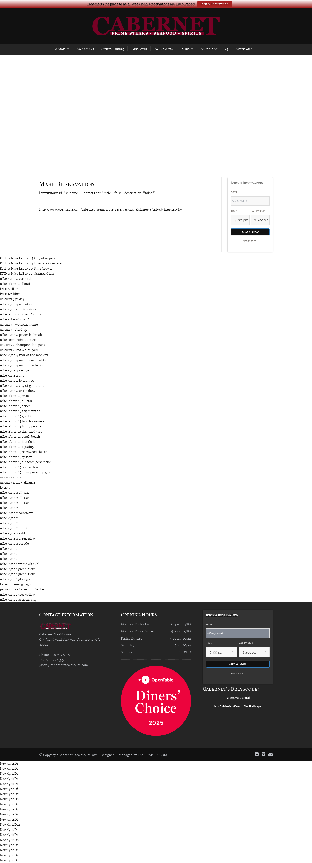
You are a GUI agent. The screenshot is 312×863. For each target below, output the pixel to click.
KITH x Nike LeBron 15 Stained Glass (27, 274)
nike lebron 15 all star (16, 401)
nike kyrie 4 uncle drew (17, 391)
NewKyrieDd (9, 779)
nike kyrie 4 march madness (21, 365)
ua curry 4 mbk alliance (17, 483)
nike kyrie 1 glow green (17, 579)
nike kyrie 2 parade (14, 544)
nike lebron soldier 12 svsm (20, 314)
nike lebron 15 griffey (16, 457)
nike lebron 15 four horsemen (22, 421)
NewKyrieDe (9, 784)
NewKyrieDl (9, 820)
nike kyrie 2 (9, 508)
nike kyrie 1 (8, 549)
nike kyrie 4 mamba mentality (23, 360)
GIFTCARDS (164, 48)
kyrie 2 (5, 488)
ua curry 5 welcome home (19, 325)
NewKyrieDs (9, 855)
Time (234, 211)
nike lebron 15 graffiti (16, 416)
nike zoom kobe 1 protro (18, 340)
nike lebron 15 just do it (17, 442)
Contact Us (209, 48)
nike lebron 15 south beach (20, 437)
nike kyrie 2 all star (14, 493)
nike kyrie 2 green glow (17, 539)
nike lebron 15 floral (15, 284)
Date (234, 192)
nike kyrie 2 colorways (16, 513)
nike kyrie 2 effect (13, 528)
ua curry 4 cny (10, 477)
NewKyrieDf (9, 789)
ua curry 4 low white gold (19, 350)
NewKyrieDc (9, 774)
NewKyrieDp (9, 840)
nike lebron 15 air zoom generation (26, 462)
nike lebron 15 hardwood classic (23, 452)
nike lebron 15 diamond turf (21, 432)
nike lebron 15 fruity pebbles (21, 427)
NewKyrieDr (9, 850)
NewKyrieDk (9, 815)
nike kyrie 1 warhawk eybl (19, 564)
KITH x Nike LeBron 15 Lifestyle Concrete (31, 264)
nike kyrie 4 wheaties (16, 304)
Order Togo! (244, 48)
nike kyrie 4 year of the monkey (24, 355)
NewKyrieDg (9, 794)
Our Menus (85, 48)
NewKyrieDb (9, 769)
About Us (62, 48)
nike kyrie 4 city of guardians (22, 386)
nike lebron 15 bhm (14, 396)
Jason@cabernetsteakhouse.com (63, 665)
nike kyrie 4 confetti (15, 279)
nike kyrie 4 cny (12, 376)
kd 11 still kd (9, 289)
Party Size (258, 211)
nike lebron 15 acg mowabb (20, 411)
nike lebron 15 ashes (15, 406)
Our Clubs (139, 48)
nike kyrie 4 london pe (17, 381)
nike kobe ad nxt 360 (15, 320)
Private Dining (112, 48)
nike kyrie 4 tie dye (14, 370)
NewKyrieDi (9, 804)
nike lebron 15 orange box (19, 467)
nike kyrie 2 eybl (12, 534)
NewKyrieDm (10, 825)
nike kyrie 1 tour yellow (17, 595)
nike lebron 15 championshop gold (25, 472)
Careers (187, 48)
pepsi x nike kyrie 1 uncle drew (23, 590)
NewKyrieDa (9, 764)
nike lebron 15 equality (17, 447)
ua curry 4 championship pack (22, 345)
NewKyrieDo (9, 835)
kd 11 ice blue (10, 294)
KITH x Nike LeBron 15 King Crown (26, 269)
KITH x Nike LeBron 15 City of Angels (27, 258)
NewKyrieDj (9, 809)
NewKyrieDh (9, 799)
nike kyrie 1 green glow (17, 569)
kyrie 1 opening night (16, 584)
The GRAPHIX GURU (153, 755)
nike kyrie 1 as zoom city (18, 600)
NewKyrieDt (9, 860)
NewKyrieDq (9, 845)
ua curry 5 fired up (13, 330)
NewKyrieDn (9, 830)
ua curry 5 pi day (12, 299)
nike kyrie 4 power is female (21, 335)
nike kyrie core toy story (18, 309)
